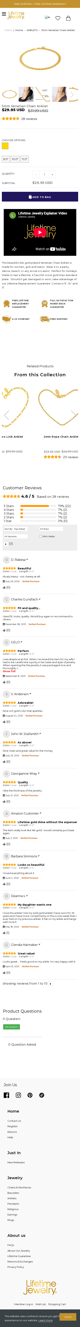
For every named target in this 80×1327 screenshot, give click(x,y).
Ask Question (11, 1027)
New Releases (16, 1162)
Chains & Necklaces (19, 1187)
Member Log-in (23, 1304)
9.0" (5, 159)
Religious (12, 1209)
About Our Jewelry (18, 1250)
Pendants (13, 1203)
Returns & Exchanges (20, 1261)
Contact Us (14, 1120)
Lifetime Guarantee (19, 1256)
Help (10, 1137)
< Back (8, 30)
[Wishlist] (58, 18)
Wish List (41, 1304)
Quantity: (8, 173)
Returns (12, 1131)
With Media (48, 536)
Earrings (12, 1214)
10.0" (15, 159)
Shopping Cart (57, 1304)
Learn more (46, 1320)
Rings (10, 1219)
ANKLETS (32, 30)
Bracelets (13, 1192)
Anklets (11, 1198)
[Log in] (47, 18)
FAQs (10, 1245)
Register (12, 1126)
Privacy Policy (15, 1266)
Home (19, 30)
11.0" (24, 159)
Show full (9, 671)
